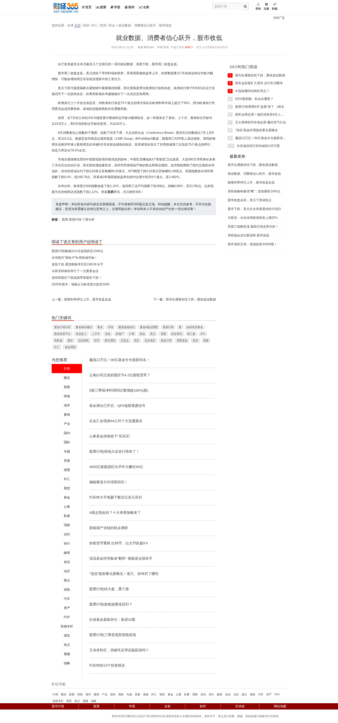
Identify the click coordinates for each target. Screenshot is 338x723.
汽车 (260, 694)
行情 (131, 333)
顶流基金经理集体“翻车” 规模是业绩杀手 (120, 558)
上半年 (96, 333)
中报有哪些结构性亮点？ (249, 91)
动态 (236, 694)
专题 (129, 694)
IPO (202, 333)
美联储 (58, 340)
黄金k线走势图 (149, 327)
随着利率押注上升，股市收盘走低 (87, 299)
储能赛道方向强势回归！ (108, 482)
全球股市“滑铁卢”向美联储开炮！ (74, 257)
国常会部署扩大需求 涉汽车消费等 (256, 83)
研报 (80, 694)
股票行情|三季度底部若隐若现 (112, 635)
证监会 (125, 340)
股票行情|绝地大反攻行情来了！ (114, 451)
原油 (142, 333)
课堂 (69, 700)
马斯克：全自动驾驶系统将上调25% (253, 217)
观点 (244, 694)
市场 (110, 327)
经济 (97, 340)
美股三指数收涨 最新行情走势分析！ (253, 226)
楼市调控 (110, 340)
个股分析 (88, 219)
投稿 (274, 8)
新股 (72, 694)
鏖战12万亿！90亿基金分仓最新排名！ (119, 360)
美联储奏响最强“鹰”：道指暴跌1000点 (254, 191)
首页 (88, 7)
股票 (103, 7)
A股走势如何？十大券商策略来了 (115, 513)
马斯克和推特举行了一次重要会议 (75, 271)
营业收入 (81, 333)
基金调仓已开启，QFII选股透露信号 (117, 406)
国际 (121, 694)
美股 (77, 25)
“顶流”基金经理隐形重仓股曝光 (253, 130)
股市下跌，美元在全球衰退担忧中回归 (254, 209)
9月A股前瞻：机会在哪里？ (251, 98)
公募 (178, 694)
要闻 (96, 694)
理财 (195, 694)
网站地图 (280, 706)
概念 (63, 694)
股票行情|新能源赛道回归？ (110, 604)
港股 (86, 25)
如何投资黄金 (195, 327)
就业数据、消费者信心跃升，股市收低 (254, 173)
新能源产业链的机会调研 (108, 528)
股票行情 (75, 219)
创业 (228, 694)
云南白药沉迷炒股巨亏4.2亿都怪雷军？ (119, 375)
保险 (252, 694)
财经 (131, 7)
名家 (146, 7)
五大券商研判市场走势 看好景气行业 (257, 122)
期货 (103, 25)
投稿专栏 (58, 700)
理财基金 (182, 340)
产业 (104, 694)
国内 (113, 694)
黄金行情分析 (62, 327)
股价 (70, 340)
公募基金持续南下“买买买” (109, 436)
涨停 (88, 694)
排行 (211, 694)
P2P (277, 694)
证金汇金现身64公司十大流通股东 (115, 421)
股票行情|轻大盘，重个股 (109, 589)
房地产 (120, 333)
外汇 (95, 25)
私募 (187, 694)
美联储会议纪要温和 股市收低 (248, 235)
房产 (269, 694)
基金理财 (70, 347)
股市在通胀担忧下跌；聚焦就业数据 (191, 299)
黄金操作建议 (84, 327)
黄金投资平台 (62, 333)
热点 (77, 700)
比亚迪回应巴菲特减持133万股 (254, 145)
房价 (136, 340)
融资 (219, 694)
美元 (153, 333)
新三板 (191, 333)
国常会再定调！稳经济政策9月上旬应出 (259, 114)
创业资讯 (176, 333)
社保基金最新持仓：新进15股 (112, 620)
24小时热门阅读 (243, 67)
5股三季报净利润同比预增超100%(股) (118, 390)
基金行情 (166, 340)
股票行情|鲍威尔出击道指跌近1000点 (77, 251)
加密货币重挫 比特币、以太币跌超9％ (118, 543)
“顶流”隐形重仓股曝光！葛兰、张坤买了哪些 (123, 574)
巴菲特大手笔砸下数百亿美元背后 (115, 497)
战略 (93, 700)
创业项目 (150, 340)
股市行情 (58, 706)
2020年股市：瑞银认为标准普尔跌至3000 (81, 284)
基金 (108, 333)
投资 (195, 340)
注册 (266, 8)
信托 (203, 694)
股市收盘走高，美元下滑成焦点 (249, 200)
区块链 (240, 706)
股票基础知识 (126, 327)
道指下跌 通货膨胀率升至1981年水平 (77, 264)
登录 (258, 8)
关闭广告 (279, 17)
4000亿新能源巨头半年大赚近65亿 (116, 467)
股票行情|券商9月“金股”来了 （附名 (256, 106)
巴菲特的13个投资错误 (107, 665)
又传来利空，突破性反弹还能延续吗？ (119, 650)
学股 (117, 7)
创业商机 (83, 340)
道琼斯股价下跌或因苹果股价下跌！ (77, 277)
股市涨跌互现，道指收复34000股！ (252, 244)
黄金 (112, 25)
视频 (85, 700)
